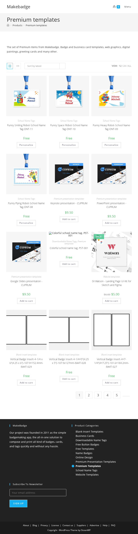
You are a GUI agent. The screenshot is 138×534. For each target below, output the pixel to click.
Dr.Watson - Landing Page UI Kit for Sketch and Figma (111, 283)
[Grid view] (10, 66)
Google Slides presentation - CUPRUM (26, 283)
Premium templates (36, 25)
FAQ (113, 525)
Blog (35, 525)
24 (124, 65)
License (55, 525)
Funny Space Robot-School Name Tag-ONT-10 (69, 127)
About (26, 525)
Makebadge (18, 7)
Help (105, 525)
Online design (84, 457)
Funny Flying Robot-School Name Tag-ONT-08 (26, 205)
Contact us (68, 525)
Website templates (111, 276)
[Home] (8, 25)
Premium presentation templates (69, 198)
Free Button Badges (87, 444)
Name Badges (84, 453)
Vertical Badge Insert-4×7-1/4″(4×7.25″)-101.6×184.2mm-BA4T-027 (111, 362)
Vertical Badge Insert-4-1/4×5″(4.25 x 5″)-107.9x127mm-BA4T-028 (69, 361)
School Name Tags (26, 120)
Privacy (44, 525)
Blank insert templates (26, 354)
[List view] (18, 66)
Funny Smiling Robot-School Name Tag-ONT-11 (26, 127)
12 (120, 65)
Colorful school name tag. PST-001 (69, 248)
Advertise (94, 525)
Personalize (26, 144)
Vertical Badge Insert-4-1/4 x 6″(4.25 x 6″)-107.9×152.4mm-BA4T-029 (26, 362)
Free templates (85, 449)
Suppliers (81, 525)
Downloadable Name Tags (64, 241)
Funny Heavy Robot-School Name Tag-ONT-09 (111, 127)
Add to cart (69, 219)
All (129, 65)
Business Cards (85, 436)
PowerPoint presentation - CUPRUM (111, 205)
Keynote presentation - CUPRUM (68, 203)
